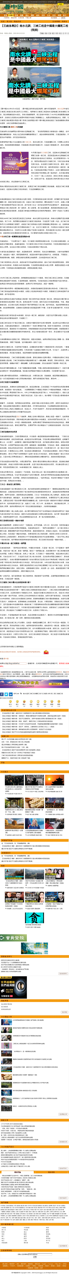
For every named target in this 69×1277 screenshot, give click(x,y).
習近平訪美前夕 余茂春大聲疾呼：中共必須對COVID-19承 (34, 883)
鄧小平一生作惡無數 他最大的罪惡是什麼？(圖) (17, 739)
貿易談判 (12, 1209)
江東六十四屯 (25, 1215)
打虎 (56, 1209)
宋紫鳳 (4, 1227)
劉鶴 (17, 1209)
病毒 (26, 1205)
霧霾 (53, 1213)
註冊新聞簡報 (6, 1250)
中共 (28, 791)
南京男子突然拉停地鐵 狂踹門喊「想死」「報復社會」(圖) (18, 1189)
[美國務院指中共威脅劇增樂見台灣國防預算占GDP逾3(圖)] (6, 1082)
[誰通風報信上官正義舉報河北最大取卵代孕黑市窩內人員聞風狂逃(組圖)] (6, 1098)
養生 (20, 835)
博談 (32, 15)
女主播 (66, 1215)
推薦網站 (5, 1266)
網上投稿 (5, 1264)
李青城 (48, 1238)
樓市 (5, 1213)
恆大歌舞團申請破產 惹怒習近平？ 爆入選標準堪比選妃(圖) (18, 1157)
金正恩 (53, 1207)
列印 (57, 33)
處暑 (13, 835)
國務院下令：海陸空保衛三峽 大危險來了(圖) (16, 758)
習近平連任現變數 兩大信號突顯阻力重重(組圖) (15, 964)
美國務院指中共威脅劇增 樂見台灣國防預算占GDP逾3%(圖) (31, 1082)
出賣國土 (63, 1205)
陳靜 (25, 1234)
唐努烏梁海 (32, 1215)
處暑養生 (9, 835)
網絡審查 (14, 1215)
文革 (50, 1219)
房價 (37, 1213)
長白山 (37, 1215)
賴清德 (18, 1205)
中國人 (36, 791)
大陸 (10, 15)
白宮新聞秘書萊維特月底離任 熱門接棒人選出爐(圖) (28, 1020)
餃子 (28, 814)
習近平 (18, 416)
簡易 (47, 1227)
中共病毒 (36, 888)
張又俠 (58, 1205)
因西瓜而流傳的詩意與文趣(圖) (10, 960)
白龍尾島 (42, 1215)
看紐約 (47, 1266)
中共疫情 (42, 888)
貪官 (28, 927)
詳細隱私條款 (41, 4)
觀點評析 (14, 18)
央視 (2, 1217)
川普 (15, 1205)
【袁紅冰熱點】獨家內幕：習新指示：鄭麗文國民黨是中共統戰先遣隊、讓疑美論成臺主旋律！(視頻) (34, 716)
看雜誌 (34, 1266)
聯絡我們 (12, 1264)
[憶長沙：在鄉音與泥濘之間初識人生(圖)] (6, 1106)
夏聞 (47, 1232)
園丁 (3, 1236)
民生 (33, 1217)
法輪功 (10, 1215)
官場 (16, 15)
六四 (26, 1207)
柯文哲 (35, 1207)
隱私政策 (37, 1264)
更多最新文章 (63, 1141)
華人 (4, 1217)
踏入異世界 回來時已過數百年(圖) (11, 967)
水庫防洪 (21, 888)
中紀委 (16, 793)
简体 (46, 33)
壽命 (47, 1219)
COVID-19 (30, 888)
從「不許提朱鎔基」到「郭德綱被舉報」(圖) (16, 843)
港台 (27, 15)
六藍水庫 (16, 888)
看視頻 (64, 1266)
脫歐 (34, 1211)
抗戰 (51, 1217)
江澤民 (24, 1209)
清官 (31, 927)
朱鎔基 (38, 927)
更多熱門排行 (63, 1168)
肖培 (19, 793)
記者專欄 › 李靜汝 (60, 21)
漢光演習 (35, 1205)
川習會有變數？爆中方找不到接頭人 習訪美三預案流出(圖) (18, 1178)
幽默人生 (25, 1219)
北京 (27, 1213)
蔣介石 (59, 1217)
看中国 (15, 8)
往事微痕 (8, 1211)
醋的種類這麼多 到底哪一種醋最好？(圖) (25, 1075)
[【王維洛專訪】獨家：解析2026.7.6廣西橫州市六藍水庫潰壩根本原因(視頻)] (6, 1067)
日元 (61, 1211)
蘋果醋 (36, 814)
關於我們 (23, 1264)
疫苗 (32, 1207)
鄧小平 (2, 1219)
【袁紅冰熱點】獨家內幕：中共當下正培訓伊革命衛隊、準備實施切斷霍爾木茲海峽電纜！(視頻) (32, 724)
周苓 (3, 1234)
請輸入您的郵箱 (23, 1254)
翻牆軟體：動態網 (33, 1268)
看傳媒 (53, 1266)
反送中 (41, 1209)
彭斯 (5, 1209)
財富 (11, 1213)
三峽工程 (28, 142)
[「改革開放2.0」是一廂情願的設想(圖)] (6, 1051)
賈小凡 (4, 1230)
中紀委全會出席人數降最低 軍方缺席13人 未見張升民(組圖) (14, 789)
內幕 (35, 1209)
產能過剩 (37, 908)
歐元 (58, 1211)
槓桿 (42, 1211)
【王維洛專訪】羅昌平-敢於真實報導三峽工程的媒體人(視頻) (21, 750)
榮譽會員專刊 (6, 956)
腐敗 (50, 1209)
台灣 (21, 1213)
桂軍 (49, 1217)
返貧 (28, 908)
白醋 (33, 814)
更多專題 (64, 1012)
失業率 (32, 908)
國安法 (46, 1205)
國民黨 (40, 1205)
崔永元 (28, 1209)
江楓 (25, 1240)
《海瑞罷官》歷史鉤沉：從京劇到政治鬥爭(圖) (15, 969)
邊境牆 (2, 1209)
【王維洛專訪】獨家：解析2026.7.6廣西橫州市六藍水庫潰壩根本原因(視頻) (26, 713)
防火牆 (61, 1213)
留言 (53, 33)
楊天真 (57, 835)
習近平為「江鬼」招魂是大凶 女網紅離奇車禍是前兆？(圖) (18, 1193)
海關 (16, 1217)
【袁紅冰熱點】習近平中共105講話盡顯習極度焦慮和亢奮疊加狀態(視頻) (25, 732)
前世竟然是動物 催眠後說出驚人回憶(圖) (25, 1090)
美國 (21, 15)
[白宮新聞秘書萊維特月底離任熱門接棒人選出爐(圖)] (6, 1020)
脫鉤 (54, 814)
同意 (60, 4)
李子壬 (48, 1240)
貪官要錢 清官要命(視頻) (33, 924)
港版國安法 (22, 1207)
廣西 (8, 888)
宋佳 (61, 835)
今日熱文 (4, 772)
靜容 (25, 1238)
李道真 (26, 1230)
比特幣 (55, 1211)
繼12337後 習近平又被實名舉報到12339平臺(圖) (17, 848)
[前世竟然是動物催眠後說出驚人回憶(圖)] (6, 1090)
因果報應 (9, 814)
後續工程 (60, 693)
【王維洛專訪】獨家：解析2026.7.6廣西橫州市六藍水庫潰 (14, 883)
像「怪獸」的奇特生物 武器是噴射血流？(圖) (14, 1135)
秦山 (3, 1238)
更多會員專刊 (63, 973)
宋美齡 (63, 1217)
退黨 (29, 1207)
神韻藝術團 (20, 1266)
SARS (50, 1215)
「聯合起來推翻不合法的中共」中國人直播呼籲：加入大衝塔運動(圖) (21, 1175)
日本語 (64, 1264)
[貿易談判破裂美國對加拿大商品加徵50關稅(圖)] (6, 1028)
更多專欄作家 (63, 1246)
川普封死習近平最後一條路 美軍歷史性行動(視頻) (16, 1187)
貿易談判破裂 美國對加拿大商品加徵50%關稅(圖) (27, 1028)
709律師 (3, 1215)
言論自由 (61, 1215)
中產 (14, 1213)
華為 (50, 1207)
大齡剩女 (50, 885)
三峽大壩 (3, 1207)
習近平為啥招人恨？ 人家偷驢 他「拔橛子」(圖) (15, 1180)
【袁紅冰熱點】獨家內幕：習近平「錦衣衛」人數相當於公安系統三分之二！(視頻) (28, 726)
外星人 (44, 1219)
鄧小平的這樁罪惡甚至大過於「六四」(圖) (15, 747)
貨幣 (47, 1211)
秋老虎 (17, 835)
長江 (52, 693)
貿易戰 (50, 1205)
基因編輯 (57, 1213)
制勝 (48, 908)
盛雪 (25, 1236)
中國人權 (28, 18)
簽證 (21, 1217)
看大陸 (9, 21)
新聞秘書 (32, 835)
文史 (48, 15)
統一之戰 (59, 908)
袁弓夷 (17, 1207)
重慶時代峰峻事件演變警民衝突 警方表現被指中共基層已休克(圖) (32, 1059)
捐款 (18, 1264)
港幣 (64, 1211)
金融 (57, 791)
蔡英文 (24, 1213)
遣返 (19, 1217)
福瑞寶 (58, 1266)
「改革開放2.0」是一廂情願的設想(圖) (24, 1051)
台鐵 (43, 1205)
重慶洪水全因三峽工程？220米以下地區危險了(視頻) (18, 752)
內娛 (48, 835)
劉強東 (31, 1213)
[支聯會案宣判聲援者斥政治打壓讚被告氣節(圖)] (6, 1036)
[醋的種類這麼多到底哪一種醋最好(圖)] (6, 1075)
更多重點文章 (63, 1114)
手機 (34, 1219)
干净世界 (12, 1266)
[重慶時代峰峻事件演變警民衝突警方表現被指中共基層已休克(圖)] (6, 1059)
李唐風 (48, 1234)
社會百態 (21, 18)
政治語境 (20, 908)
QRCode (16, 693)
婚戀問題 (55, 885)
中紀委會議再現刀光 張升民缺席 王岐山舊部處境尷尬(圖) (18, 1126)
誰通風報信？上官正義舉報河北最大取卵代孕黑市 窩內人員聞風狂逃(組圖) (35, 1098)
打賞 (49, 33)
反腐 (53, 1209)
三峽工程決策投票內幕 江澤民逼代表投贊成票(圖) (17, 755)
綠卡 (30, 1217)
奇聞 (59, 15)
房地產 (2, 1213)
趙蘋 (47, 1236)
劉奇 (8, 1219)
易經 (21, 1219)
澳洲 (43, 1217)
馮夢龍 (20, 814)
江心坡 (47, 1215)
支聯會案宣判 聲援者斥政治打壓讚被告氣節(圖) (27, 1036)
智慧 (29, 1219)
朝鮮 (27, 1211)
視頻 (3, 866)
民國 (46, 1217)
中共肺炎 (3, 1205)
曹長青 (26, 1242)
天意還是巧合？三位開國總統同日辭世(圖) (13, 962)
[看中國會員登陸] (13, 937)
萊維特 (37, 835)
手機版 (42, 33)
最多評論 (17, 1172)
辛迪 (47, 1242)
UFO (44, 1207)
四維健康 (4, 1242)
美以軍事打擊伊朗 (6, 1004)
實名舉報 (40, 791)
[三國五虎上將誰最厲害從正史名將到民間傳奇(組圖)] (6, 1043)
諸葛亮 (17, 1219)
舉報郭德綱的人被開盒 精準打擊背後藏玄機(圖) (15, 1184)
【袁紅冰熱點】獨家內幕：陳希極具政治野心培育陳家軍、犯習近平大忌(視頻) (26, 729)
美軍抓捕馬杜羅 (6, 1009)
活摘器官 (19, 1215)
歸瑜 (47, 1230)
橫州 (11, 888)
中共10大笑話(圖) (6, 1162)
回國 (24, 1217)
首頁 (5, 15)
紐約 (37, 15)
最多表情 (51, 1172)
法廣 (17, 1211)
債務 (39, 1211)
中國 (1, 237)
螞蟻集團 (52, 791)
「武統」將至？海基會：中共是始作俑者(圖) (14, 1128)
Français (50, 1264)
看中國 (6, 659)
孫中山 (55, 1217)
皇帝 (14, 1219)
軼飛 (3, 1232)
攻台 (55, 908)
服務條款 (30, 1264)
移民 (7, 1217)
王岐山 (57, 1207)
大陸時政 (6, 18)
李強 (48, 791)
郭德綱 (9, 908)
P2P (50, 1213)
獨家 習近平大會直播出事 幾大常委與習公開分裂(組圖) (17, 1182)
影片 (64, 15)
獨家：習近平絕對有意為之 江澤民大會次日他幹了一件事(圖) (19, 1153)
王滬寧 (20, 1209)
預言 (37, 1219)
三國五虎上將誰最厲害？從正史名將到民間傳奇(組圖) (29, 1043)
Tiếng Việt (58, 1264)
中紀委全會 (10, 793)
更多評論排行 (63, 1198)
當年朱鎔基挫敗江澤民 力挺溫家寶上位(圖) (14, 1133)
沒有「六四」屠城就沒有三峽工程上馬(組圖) (16, 742)
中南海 (32, 1209)
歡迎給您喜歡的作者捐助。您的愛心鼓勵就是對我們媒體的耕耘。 (21, 652)
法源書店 (27, 1266)
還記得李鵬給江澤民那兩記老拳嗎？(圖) (14, 744)
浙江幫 (60, 791)
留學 (13, 1217)
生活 (54, 15)
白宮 (28, 835)
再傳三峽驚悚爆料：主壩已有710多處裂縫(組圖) (15, 1191)
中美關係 (49, 814)
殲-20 (52, 908)
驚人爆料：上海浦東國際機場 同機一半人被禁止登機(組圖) (18, 1150)
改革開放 (58, 814)
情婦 (47, 1209)
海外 (36, 1217)
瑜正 (3, 1240)
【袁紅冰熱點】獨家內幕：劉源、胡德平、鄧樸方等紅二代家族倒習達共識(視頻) (27, 721)
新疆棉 (7, 1207)
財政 (8, 1213)
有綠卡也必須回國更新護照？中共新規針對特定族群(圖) (17, 1159)
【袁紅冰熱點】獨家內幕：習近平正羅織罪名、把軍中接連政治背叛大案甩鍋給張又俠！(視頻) (31, 718)
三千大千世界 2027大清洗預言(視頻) (12, 1124)
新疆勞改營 (55, 1215)
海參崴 (17, 1213)
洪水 (13, 1207)
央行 (36, 1211)
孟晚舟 (61, 1207)
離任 (41, 835)
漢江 (55, 693)
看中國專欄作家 (7, 1224)
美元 (45, 1211)
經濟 (62, 814)
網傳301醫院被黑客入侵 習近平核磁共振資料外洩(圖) (17, 1155)
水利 (48, 693)
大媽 (34, 1213)
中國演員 (52, 835)
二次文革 (14, 908)
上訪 (6, 1215)
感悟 (32, 1219)
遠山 (25, 1232)
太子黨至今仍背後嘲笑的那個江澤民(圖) (13, 1164)
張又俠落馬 (4, 1006)
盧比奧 (22, 1205)
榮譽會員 (59, 672)
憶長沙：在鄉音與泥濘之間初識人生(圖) (25, 1106)
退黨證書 (40, 1266)
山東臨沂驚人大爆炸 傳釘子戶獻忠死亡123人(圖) (15, 1166)
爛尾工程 (14, 127)
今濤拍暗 (27, 1227)
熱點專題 (4, 1001)
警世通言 (15, 814)
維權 (65, 1213)
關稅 (64, 1207)
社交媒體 (21, 1211)
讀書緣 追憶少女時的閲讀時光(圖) (11, 971)
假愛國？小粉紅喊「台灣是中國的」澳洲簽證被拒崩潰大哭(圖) (19, 1139)
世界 (43, 15)
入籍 (27, 1217)
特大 (60, 33)
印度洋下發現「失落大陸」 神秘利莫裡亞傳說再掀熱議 (17, 1130)
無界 (41, 1268)
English (44, 1264)
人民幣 (51, 1211)
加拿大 (30, 1211)
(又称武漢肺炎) (9, 1205)
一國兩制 (3, 1211)
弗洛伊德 (40, 1207)
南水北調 (61, 109)
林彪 (5, 1219)
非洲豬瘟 (43, 1213)
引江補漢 (44, 153)
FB (24, 1211)
